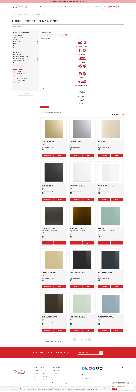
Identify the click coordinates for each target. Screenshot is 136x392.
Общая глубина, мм (19, 54)
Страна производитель (20, 67)
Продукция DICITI (40, 370)
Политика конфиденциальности (63, 383)
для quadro (19, 76)
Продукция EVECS (40, 374)
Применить (25, 93)
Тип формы (16, 47)
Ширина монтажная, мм (20, 58)
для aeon (19, 75)
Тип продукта (17, 35)
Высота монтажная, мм (20, 56)
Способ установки (19, 60)
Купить (60, 155)
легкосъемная (20, 80)
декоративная (20, 73)
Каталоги (55, 380)
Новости (54, 374)
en (122, 367)
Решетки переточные (82, 85)
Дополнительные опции (20, 64)
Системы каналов (82, 46)
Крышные (82, 62)
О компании (59, 6)
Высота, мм (16, 50)
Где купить (51, 6)
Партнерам (43, 6)
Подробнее (47, 155)
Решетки (82, 77)
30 (118, 114)
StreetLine (82, 104)
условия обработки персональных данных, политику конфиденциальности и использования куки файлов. (122, 385)
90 (123, 114)
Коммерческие (82, 70)
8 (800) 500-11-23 (110, 7)
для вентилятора (21, 78)
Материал (16, 41)
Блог (93, 6)
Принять (114, 388)
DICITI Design (82, 96)
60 (120, 114)
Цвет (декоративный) (20, 45)
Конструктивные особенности (22, 62)
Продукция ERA (39, 367)
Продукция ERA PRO (41, 380)
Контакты (99, 6)
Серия (15, 39)
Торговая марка (18, 37)
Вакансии (87, 6)
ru (119, 367)
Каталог (36, 6)
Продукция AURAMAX (41, 377)
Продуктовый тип (19, 69)
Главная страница (17, 14)
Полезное (80, 6)
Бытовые (82, 54)
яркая (18, 82)
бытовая (18, 71)
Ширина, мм (17, 52)
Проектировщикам (70, 6)
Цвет (14, 43)
